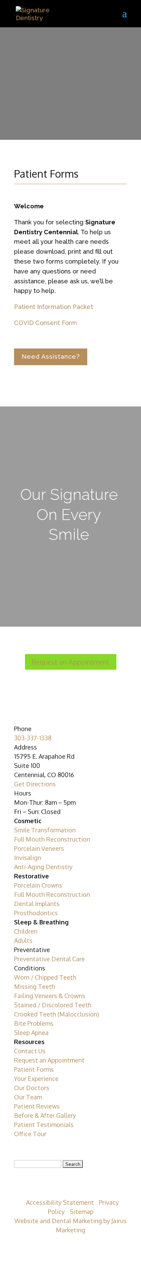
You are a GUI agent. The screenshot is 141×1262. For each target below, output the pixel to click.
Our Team (28, 1097)
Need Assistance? (51, 356)
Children (25, 931)
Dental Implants (37, 903)
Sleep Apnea (31, 1032)
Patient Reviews (37, 1106)
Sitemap (81, 1211)
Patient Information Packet (53, 306)
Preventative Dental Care (49, 959)
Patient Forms (34, 1069)
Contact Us (30, 1051)
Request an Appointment (71, 661)
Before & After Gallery (45, 1115)
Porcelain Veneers (39, 848)
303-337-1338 (32, 738)
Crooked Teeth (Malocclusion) (56, 1014)
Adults (23, 940)
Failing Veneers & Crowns (49, 995)
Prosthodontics (36, 913)
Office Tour (30, 1134)
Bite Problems (33, 1023)
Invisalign (27, 857)
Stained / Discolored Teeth (52, 1005)
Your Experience (36, 1078)
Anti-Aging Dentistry (43, 867)
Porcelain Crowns (38, 885)
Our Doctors (31, 1088)
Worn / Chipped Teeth (45, 977)
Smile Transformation (45, 830)
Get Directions (35, 784)
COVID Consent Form (45, 322)
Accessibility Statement (60, 1202)
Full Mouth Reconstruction (52, 839)
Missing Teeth (34, 986)
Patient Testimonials (44, 1124)
